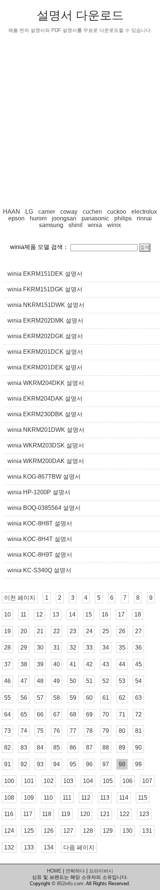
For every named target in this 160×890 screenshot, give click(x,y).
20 (23, 631)
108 (9, 797)
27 (138, 631)
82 (7, 747)
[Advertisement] (80, 121)
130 (127, 831)
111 (67, 797)
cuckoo (116, 211)
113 (104, 797)
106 (127, 781)
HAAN (11, 211)
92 (23, 764)
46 (7, 681)
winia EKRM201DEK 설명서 (45, 367)
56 (23, 698)
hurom (38, 218)
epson (16, 218)
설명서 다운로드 (80, 15)
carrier (46, 211)
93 (40, 764)
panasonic (95, 218)
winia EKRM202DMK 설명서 (45, 320)
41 (73, 664)
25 (105, 631)
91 (7, 764)
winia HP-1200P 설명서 (38, 492)
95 (73, 764)
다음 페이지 (79, 847)
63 (138, 698)
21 (40, 631)
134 (49, 847)
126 (49, 831)
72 (138, 714)
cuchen (92, 211)
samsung (51, 225)
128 (88, 831)
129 (108, 831)
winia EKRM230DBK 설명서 (45, 414)
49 (56, 681)
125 (29, 831)
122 (124, 814)
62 (122, 698)
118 (46, 814)
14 (72, 614)
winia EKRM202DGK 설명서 (45, 336)
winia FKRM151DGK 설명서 (45, 289)
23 (73, 631)
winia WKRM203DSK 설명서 (45, 445)
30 (40, 647)
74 (23, 731)
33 (89, 647)
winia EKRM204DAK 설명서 (45, 398)
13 (55, 614)
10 (7, 614)
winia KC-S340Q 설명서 (39, 570)
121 (105, 814)
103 (68, 781)
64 (7, 714)
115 (142, 797)
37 (7, 664)
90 (138, 747)
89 (122, 747)
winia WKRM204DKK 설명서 (45, 383)
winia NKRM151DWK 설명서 (45, 305)
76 (56, 731)
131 (147, 831)
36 (138, 647)
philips (123, 218)
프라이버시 (101, 871)
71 (122, 714)
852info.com (70, 883)
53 (122, 681)
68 (73, 714)
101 (29, 781)
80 (122, 731)
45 (138, 664)
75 (40, 731)
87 (89, 747)
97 (105, 764)
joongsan (64, 218)
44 (122, 664)
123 (144, 814)
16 (105, 614)
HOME (54, 871)
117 (27, 814)
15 (88, 614)
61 (105, 698)
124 (9, 831)
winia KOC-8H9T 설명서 (39, 554)
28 (7, 647)
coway (68, 211)
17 (121, 614)
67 (56, 714)
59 (73, 698)
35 (122, 647)
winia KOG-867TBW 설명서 (44, 476)
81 (138, 731)
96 (89, 764)
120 (85, 814)
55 (7, 698)
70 (105, 714)
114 (123, 797)
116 (8, 814)
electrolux (144, 211)
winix (114, 225)
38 (23, 664)
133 (29, 847)
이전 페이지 (19, 598)
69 (89, 714)
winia (95, 225)
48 (40, 681)
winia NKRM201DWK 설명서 (45, 430)
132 (9, 847)
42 (89, 664)
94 (56, 764)
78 (89, 731)
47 (23, 681)
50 (73, 681)
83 (23, 747)
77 (73, 731)
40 (56, 664)
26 (122, 631)
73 (7, 731)
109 (29, 797)
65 (23, 714)
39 (40, 664)
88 (105, 747)
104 (88, 781)
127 (68, 831)
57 (40, 698)
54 (138, 681)
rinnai (144, 218)
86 (73, 747)
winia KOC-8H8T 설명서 (39, 523)
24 (89, 631)
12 (39, 614)
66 (40, 714)
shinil (75, 225)
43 (105, 664)
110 (48, 797)
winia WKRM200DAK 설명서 (45, 461)
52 (105, 681)
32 (73, 647)
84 (40, 747)
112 (85, 797)
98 (122, 764)
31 (56, 647)
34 (105, 647)
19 (7, 631)
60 (89, 698)
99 (138, 764)
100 (9, 781)
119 (65, 814)
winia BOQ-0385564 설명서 (44, 508)
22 (56, 631)
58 (56, 698)
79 (105, 731)
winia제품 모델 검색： (39, 247)
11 (23, 614)
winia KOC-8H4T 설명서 (39, 539)
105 (108, 781)
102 (49, 781)
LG (29, 211)
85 (56, 747)
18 (137, 614)
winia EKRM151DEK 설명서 (45, 274)
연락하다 (75, 871)
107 (147, 781)
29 (23, 647)
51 (89, 681)
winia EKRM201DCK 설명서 (45, 352)
